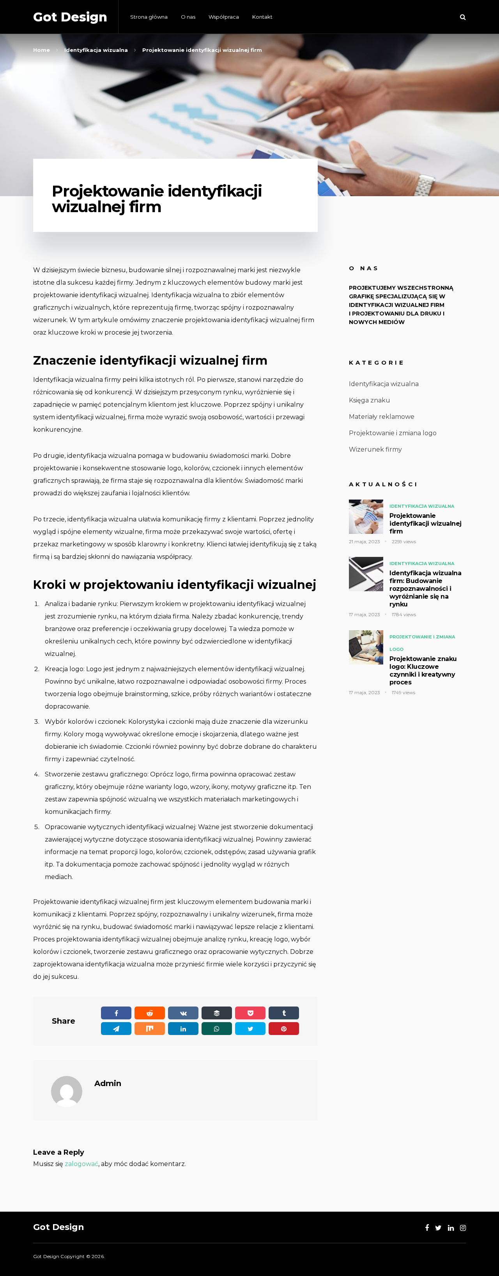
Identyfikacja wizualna (384, 384)
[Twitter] (438, 1228)
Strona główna (149, 17)
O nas (188, 17)
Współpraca (224, 17)
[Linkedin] (451, 1228)
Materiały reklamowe (381, 416)
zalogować (81, 1164)
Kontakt (262, 17)
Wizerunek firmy (375, 449)
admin (107, 1083)
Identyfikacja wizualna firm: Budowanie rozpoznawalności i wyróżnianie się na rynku (425, 588)
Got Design (70, 17)
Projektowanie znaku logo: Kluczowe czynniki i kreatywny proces (423, 670)
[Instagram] (463, 1228)
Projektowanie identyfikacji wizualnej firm (425, 523)
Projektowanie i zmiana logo (393, 433)
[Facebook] (427, 1228)
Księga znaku (369, 400)
